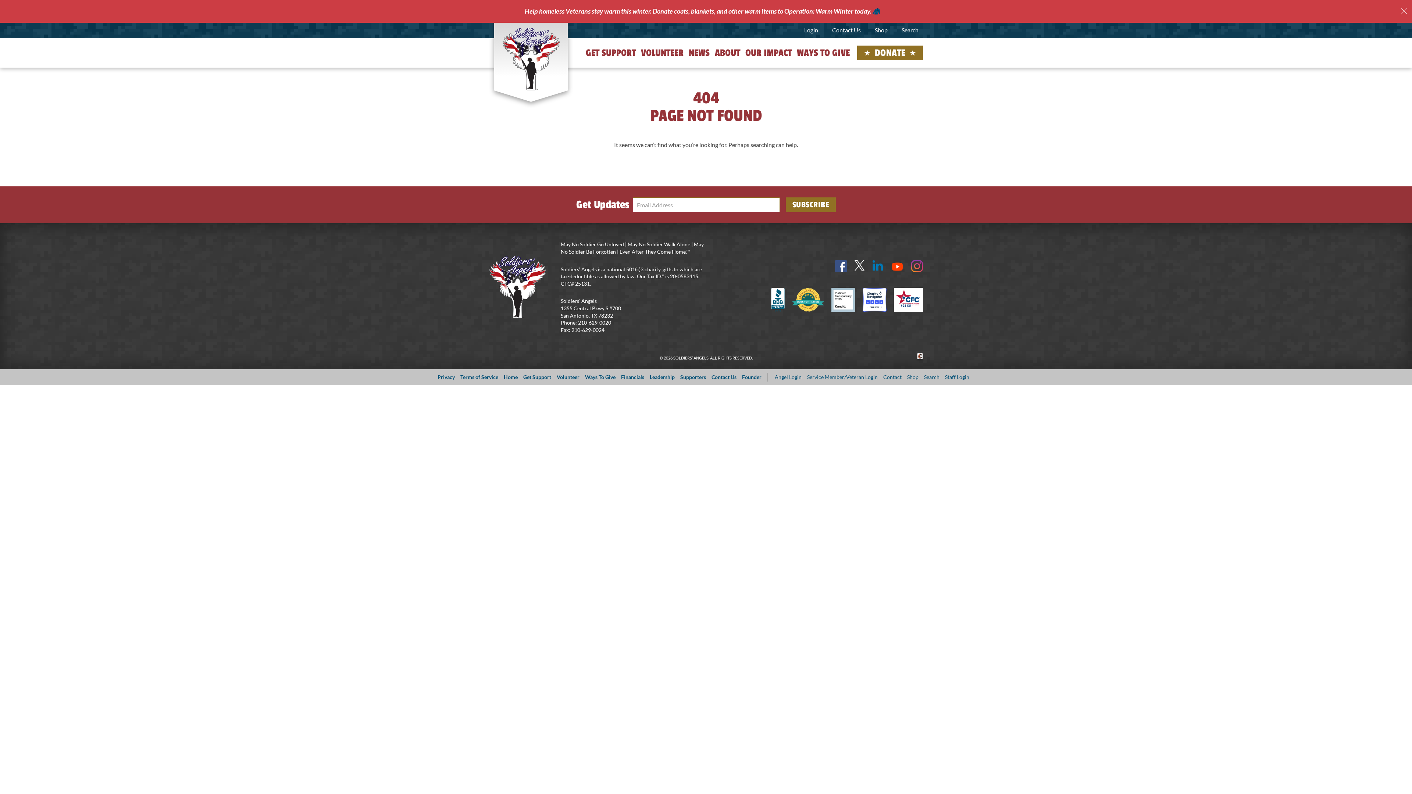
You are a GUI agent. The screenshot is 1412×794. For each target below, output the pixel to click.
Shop (881, 29)
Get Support (611, 52)
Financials (632, 377)
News (699, 52)
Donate (890, 52)
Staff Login (957, 377)
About (727, 52)
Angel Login (788, 377)
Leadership (662, 377)
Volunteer (662, 52)
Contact (892, 377)
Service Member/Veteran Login (842, 377)
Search (910, 29)
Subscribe (811, 205)
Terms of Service (479, 377)
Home (511, 377)
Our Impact (768, 52)
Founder (752, 377)
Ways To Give (600, 377)
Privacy (446, 377)
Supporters (693, 377)
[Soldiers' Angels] (531, 59)
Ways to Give (823, 52)
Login (811, 29)
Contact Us (846, 29)
